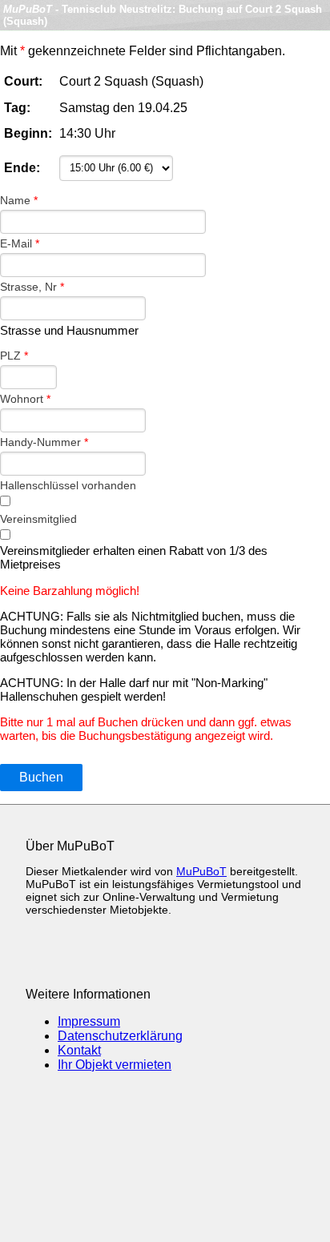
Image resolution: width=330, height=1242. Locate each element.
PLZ (14, 355)
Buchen (41, 777)
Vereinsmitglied (38, 518)
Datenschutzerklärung (120, 1036)
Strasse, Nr (32, 286)
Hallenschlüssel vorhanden (68, 485)
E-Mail (19, 243)
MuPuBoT (201, 871)
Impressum (89, 1021)
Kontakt (79, 1050)
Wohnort (25, 398)
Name (19, 200)
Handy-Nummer (44, 442)
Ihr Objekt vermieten (114, 1064)
